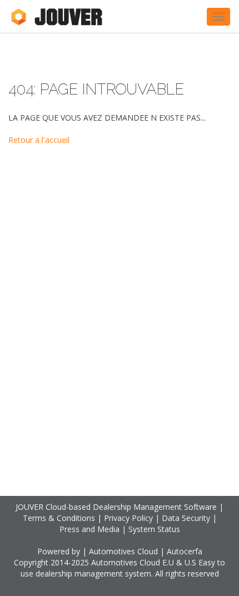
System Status (154, 529)
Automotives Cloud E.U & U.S (143, 562)
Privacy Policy (128, 518)
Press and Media (89, 529)
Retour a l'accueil (38, 140)
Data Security (186, 518)
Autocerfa (184, 551)
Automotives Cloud (123, 551)
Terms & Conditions (59, 518)
